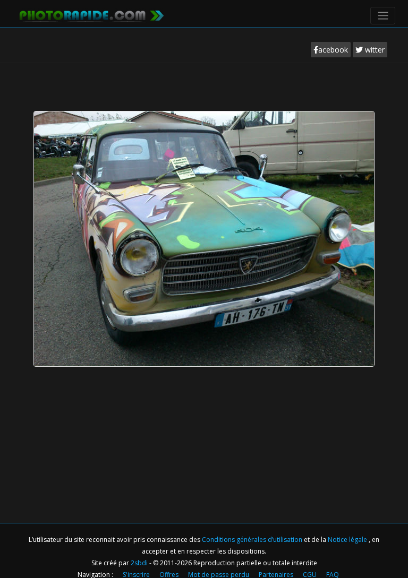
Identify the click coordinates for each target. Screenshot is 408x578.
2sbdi (139, 562)
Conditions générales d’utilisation (253, 539)
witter (374, 50)
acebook (333, 50)
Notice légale (348, 539)
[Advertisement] (204, 95)
